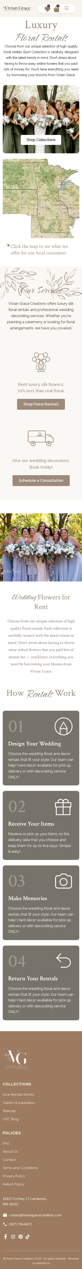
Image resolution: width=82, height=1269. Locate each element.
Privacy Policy (14, 1176)
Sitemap (9, 1111)
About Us (10, 1152)
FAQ (6, 1143)
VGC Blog (11, 1119)
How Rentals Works (18, 1095)
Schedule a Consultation (41, 480)
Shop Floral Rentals (41, 404)
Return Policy (13, 1184)
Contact (9, 1160)
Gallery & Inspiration (19, 1103)
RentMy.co (43, 1263)
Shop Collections (41, 140)
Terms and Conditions (20, 1168)
